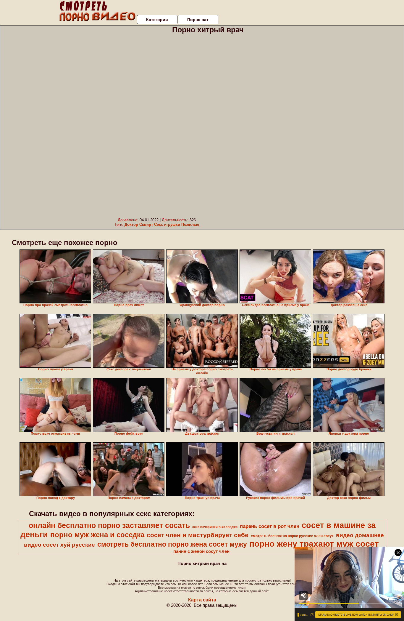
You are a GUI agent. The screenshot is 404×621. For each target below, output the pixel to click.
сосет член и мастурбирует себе (197, 535)
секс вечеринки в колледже (214, 527)
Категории (157, 19)
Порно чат (198, 19)
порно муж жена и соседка (97, 535)
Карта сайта (202, 599)
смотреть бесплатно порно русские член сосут (292, 536)
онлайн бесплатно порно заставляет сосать (109, 525)
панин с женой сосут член (201, 551)
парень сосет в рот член (269, 526)
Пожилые (190, 224)
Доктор (131, 224)
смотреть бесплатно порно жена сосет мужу (172, 544)
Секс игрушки (167, 224)
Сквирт (146, 224)
